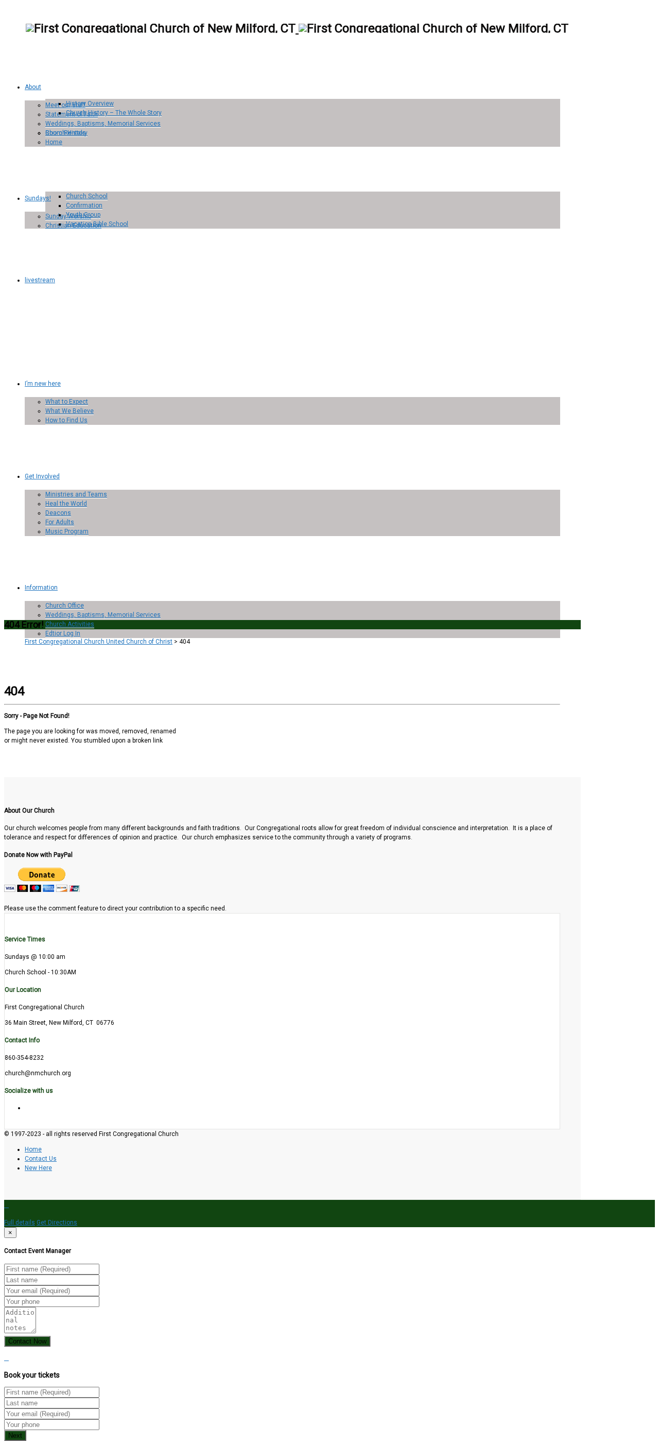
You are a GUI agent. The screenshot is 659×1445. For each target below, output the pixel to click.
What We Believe (69, 411)
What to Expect (66, 401)
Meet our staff (65, 105)
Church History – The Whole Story (114, 112)
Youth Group (83, 214)
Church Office (64, 605)
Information (41, 587)
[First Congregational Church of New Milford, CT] (297, 28)
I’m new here (43, 383)
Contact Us (41, 1158)
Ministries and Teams (76, 494)
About (33, 87)
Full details (19, 1222)
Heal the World (66, 503)
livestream (40, 280)
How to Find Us (66, 420)
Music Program (67, 531)
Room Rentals (65, 132)
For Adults (59, 522)
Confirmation (84, 205)
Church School (87, 196)
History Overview (90, 103)
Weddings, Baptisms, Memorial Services (103, 123)
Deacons (58, 513)
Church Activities (69, 624)
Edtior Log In (62, 633)
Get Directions (57, 1222)
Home (53, 142)
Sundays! (38, 198)
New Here (38, 1168)
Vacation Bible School (97, 224)
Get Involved (42, 476)
